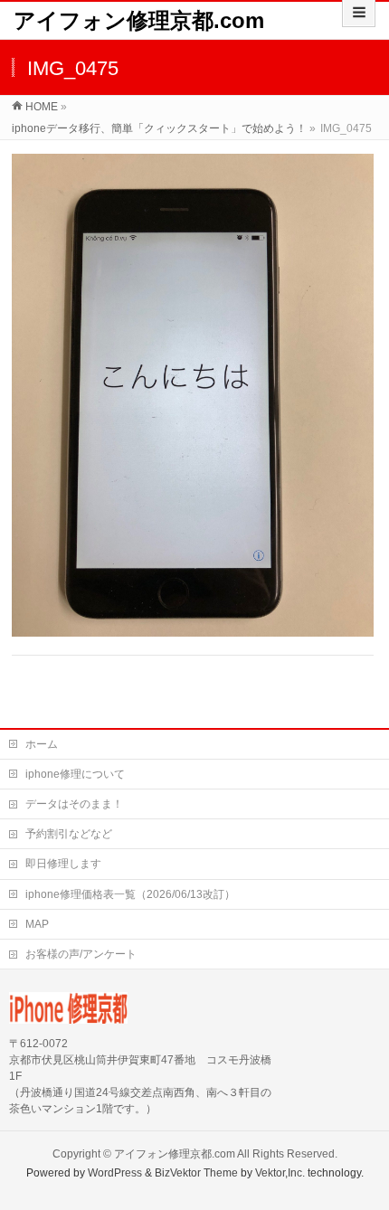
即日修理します (63, 863)
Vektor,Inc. (280, 1173)
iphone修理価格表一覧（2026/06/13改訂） (130, 894)
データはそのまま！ (74, 804)
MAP (37, 924)
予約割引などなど (68, 833)
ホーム (41, 744)
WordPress (115, 1173)
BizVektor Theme (196, 1173)
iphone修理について (75, 774)
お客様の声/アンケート (81, 954)
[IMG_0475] (193, 395)
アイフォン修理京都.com (139, 20)
